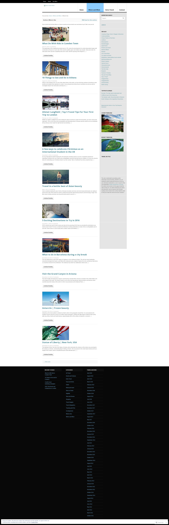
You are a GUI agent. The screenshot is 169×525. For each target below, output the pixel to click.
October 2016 (90, 425)
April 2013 (89, 475)
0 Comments (53, 46)
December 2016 (91, 422)
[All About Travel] (49, 5)
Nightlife (68, 393)
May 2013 (89, 472)
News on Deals (69, 390)
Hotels (67, 384)
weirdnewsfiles (105, 82)
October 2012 (90, 492)
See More (55, 1)
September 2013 (91, 460)
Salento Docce (105, 63)
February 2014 (90, 445)
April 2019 (89, 379)
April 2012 (89, 510)
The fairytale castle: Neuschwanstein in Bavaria (112, 97)
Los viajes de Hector (106, 55)
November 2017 (91, 408)
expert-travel (104, 45)
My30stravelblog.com (106, 59)
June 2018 (89, 402)
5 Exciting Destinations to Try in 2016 (60, 220)
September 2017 (91, 413)
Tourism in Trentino (106, 73)
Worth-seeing (104, 84)
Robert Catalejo (105, 61)
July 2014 (89, 443)
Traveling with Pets (70, 408)
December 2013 (91, 451)
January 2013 (90, 483)
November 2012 (91, 489)
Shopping (68, 399)
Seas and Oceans (70, 396)
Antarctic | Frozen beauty (55, 308)
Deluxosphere (104, 42)
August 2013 (90, 463)
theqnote (103, 71)
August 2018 (90, 396)
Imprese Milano (105, 49)
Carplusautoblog (105, 36)
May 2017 (89, 419)
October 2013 (90, 457)
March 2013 (90, 478)
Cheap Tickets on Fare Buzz (108, 38)
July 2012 (89, 501)
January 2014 (90, 448)
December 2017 (91, 405)
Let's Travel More (105, 53)
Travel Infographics (70, 405)
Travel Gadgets (69, 402)
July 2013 (89, 466)
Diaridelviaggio (105, 43)
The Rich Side (104, 69)
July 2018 (89, 399)
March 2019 (90, 381)
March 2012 (90, 512)
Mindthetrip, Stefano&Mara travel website (111, 57)
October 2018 (90, 393)
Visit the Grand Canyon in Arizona (59, 274)
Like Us (103, 25)
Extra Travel (109, 10)
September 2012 (91, 495)
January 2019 (90, 387)
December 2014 (91, 437)
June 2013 (89, 469)
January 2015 (90, 434)
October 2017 (90, 411)
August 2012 (90, 498)
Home (44, 1)
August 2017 (90, 416)
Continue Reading (48, 55)
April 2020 (89, 373)
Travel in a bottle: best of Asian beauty (62, 186)
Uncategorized (69, 411)
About (49, 1)
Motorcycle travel (70, 387)
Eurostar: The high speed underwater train (111, 93)
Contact (122, 10)
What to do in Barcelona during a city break (64, 254)
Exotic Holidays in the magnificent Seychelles (112, 99)
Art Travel (68, 373)
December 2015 (91, 431)
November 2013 (91, 454)
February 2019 (90, 384)
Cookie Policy (34, 522)
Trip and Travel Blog (106, 75)
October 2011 (90, 515)
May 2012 (89, 507)
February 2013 (90, 480)
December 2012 (91, 486)
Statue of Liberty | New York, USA (59, 342)
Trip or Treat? (104, 76)
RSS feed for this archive (89, 20)
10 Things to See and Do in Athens (59, 77)
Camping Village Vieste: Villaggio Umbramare (112, 34)
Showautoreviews (105, 65)
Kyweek (103, 51)
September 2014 (91, 440)
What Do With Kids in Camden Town (60, 43)
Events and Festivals (71, 376)
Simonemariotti (105, 67)
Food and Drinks (70, 381)
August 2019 (90, 376)
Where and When (94, 10)
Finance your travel (106, 47)
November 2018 (91, 390)
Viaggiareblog (104, 78)
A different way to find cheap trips (109, 95)
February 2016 (90, 428)
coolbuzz (103, 40)
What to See (69, 413)
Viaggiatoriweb (105, 80)
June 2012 (89, 504)
